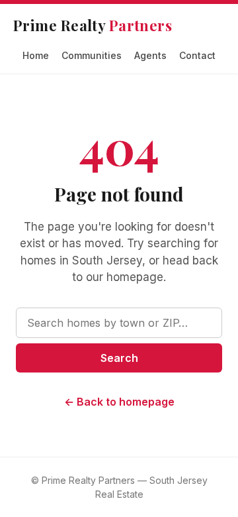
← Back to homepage (119, 401)
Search (119, 358)
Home (35, 55)
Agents (150, 55)
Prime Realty (92, 25)
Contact (197, 55)
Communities (91, 55)
